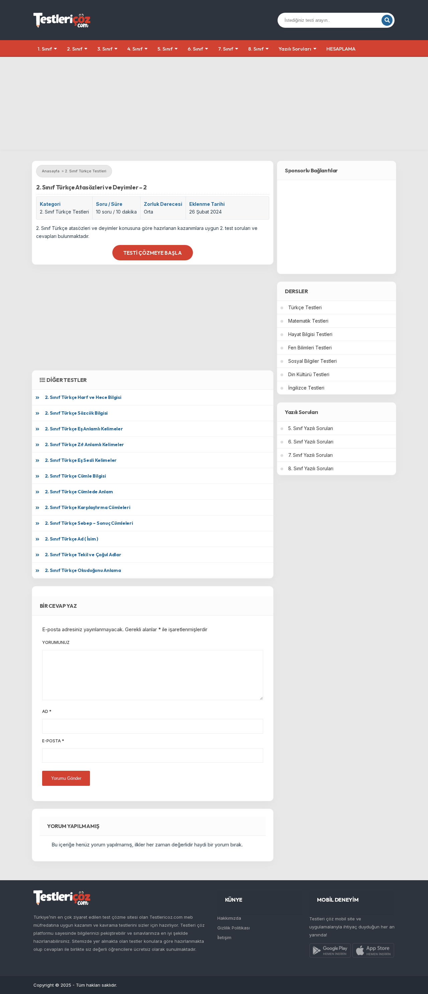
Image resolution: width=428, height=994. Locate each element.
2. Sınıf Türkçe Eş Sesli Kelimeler (81, 460)
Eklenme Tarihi (207, 204)
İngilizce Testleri (306, 388)
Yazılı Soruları (295, 49)
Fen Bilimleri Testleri (310, 347)
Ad (46, 711)
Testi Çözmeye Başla (152, 253)
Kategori (50, 204)
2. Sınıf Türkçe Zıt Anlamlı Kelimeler (84, 444)
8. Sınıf (255, 49)
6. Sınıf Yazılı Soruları (310, 441)
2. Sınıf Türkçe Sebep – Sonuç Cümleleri (89, 523)
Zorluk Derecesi (163, 204)
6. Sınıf (195, 49)
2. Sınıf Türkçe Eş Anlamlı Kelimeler (84, 429)
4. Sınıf (134, 49)
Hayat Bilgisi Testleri (310, 334)
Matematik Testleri (308, 321)
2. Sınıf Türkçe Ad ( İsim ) (71, 539)
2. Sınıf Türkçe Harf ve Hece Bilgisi (83, 397)
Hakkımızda (229, 918)
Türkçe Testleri (305, 307)
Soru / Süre (109, 204)
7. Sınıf (225, 49)
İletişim (224, 937)
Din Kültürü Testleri (308, 374)
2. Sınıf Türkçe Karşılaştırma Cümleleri (87, 507)
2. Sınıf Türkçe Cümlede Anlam (79, 492)
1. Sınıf (45, 49)
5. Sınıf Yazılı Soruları (310, 428)
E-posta (53, 740)
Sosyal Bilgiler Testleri (312, 361)
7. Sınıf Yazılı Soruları (310, 455)
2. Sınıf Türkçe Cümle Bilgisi (75, 476)
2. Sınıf (74, 49)
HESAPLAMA (340, 49)
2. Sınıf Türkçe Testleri (64, 212)
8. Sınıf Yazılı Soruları (310, 468)
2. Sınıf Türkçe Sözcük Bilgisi (76, 413)
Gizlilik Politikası (233, 927)
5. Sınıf (165, 49)
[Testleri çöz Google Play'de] (330, 952)
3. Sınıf (104, 49)
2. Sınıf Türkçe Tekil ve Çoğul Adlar (83, 555)
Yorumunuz (56, 642)
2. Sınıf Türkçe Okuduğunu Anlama (83, 570)
